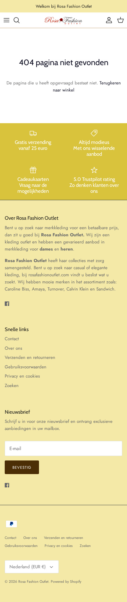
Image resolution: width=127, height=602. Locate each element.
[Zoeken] (19, 20)
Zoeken (12, 385)
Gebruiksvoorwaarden (25, 367)
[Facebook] (7, 303)
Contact (12, 338)
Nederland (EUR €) (27, 567)
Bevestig (21, 467)
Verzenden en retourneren (30, 357)
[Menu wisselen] (6, 20)
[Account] (107, 20)
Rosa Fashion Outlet (33, 581)
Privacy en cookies (22, 376)
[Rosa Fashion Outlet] (63, 20)
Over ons (13, 348)
